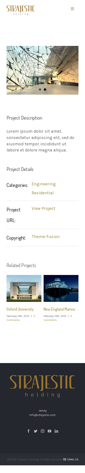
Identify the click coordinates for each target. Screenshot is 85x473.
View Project (43, 208)
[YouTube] (49, 431)
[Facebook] (28, 431)
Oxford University (20, 309)
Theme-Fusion (46, 236)
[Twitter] (35, 431)
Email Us (72, 459)
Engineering (44, 183)
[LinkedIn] (56, 431)
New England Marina (59, 309)
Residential (43, 192)
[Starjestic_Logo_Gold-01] (21, 7)
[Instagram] (42, 431)
